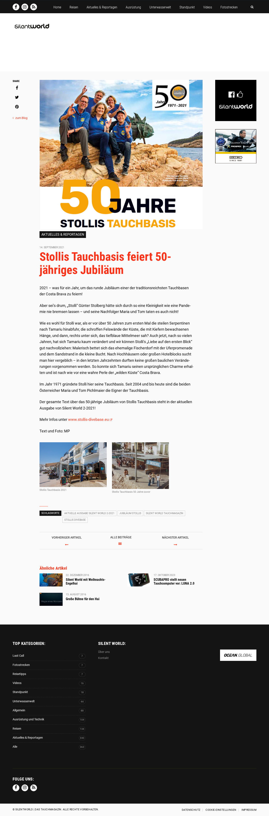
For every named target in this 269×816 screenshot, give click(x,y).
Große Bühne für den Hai (82, 599)
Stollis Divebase (75, 519)
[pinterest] (17, 107)
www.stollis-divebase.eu (88, 419)
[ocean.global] (238, 658)
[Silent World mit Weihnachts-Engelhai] (51, 579)
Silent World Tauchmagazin (164, 513)
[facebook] (17, 88)
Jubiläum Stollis (130, 513)
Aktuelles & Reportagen (62, 234)
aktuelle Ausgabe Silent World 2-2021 (89, 513)
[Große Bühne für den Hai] (51, 599)
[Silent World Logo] (31, 28)
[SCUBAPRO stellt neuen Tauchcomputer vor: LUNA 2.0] (138, 579)
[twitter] (17, 97)
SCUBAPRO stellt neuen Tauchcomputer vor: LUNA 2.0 (174, 581)
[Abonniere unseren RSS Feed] (33, 7)
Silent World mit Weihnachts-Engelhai (85, 581)
